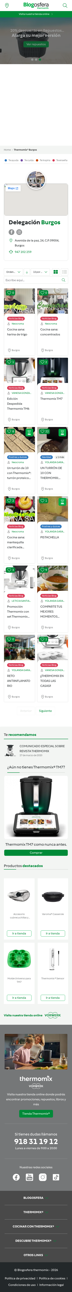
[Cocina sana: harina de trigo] (19, 302)
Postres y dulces (18, 457)
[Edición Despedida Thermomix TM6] (19, 372)
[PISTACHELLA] (52, 510)
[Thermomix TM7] (52, 372)
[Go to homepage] (36, 5)
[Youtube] (29, 1177)
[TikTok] (56, 1177)
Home (7, 149)
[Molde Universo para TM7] (19, 959)
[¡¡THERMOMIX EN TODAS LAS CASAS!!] (52, 649)
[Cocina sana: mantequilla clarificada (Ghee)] (19, 510)
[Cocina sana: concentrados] (52, 302)
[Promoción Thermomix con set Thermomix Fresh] (19, 580)
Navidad (46, 457)
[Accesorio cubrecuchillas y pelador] (19, 894)
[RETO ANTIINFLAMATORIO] (19, 649)
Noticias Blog (16, 318)
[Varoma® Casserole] (53, 894)
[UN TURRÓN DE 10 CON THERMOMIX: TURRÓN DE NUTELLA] (52, 441)
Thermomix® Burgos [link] (25, 149)
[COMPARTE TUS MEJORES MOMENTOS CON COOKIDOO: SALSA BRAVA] (52, 580)
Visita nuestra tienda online (34, 14)
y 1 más (60, 457)
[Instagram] (42, 1177)
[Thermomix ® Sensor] (53, 959)
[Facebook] (16, 1177)
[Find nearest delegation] (7, 5)
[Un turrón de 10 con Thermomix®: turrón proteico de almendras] (19, 441)
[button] (65, 5)
